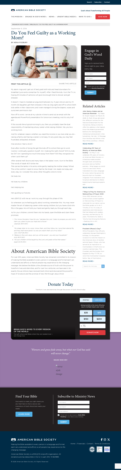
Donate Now (93, 332)
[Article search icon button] (103, 266)
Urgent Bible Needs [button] (66, 16)
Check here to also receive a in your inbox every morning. (72, 416)
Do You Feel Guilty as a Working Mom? (53, 24)
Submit (90, 92)
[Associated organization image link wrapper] (92, 449)
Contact (107, 2)
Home (73, 443)
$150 (86, 319)
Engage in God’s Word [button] (35, 16)
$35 (86, 313)
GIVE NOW (102, 17)
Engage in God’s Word (20, 24)
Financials (81, 443)
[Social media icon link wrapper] (101, 440)
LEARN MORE (24, 414)
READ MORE (88, 144)
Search (89, 2)
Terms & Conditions (102, 443)
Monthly (86, 300)
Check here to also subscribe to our (96, 87)
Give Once (98, 300)
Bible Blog (34, 24)
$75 (99, 313)
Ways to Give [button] (85, 16)
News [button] (51, 16)
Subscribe (98, 2)
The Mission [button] (16, 16)
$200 (99, 319)
